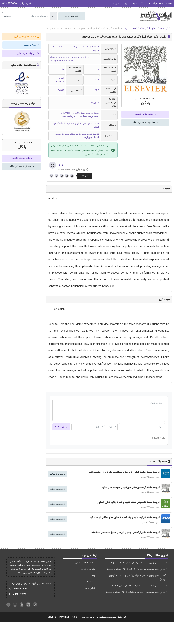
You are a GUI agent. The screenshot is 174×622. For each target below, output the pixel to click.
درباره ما (91, 582)
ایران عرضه (165, 28)
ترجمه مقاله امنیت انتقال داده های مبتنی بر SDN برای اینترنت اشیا (124, 472)
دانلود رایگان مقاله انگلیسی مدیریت (140, 28)
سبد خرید (70, 16)
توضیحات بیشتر (57, 474)
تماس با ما (90, 588)
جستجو (7, 16)
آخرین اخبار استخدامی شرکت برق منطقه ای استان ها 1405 (138, 586)
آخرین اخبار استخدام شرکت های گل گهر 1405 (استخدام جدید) (136, 569)
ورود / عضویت (120, 3)
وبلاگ (92, 575)
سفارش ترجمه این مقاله (144, 122)
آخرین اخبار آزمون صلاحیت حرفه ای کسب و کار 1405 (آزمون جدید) (137, 577)
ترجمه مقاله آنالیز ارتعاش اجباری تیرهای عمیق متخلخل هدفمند (125, 532)
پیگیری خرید (138, 3)
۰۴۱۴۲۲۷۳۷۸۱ (20, 589)
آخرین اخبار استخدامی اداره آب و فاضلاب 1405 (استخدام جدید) (136, 592)
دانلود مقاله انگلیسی (144, 114)
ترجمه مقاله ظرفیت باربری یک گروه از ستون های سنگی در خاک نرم (124, 517)
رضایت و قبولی (88, 569)
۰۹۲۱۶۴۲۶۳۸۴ (20, 594)
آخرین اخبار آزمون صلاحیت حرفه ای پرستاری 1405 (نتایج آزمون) (136, 563)
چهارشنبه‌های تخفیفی (85, 563)
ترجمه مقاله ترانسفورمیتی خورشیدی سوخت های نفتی (131, 487)
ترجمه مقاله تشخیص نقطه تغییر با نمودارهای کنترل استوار (128, 502)
